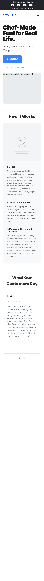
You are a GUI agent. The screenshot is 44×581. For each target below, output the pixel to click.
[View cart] (31, 15)
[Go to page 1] (19, 358)
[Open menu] (38, 15)
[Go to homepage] (9, 15)
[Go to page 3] (24, 358)
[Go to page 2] (22, 358)
